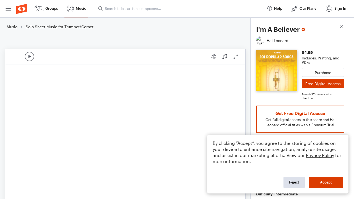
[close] (341, 27)
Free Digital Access (323, 83)
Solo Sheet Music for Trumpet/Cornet (59, 26)
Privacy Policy (320, 155)
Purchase (323, 72)
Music (12, 26)
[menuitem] (8, 8)
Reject (294, 182)
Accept (326, 182)
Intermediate (286, 194)
